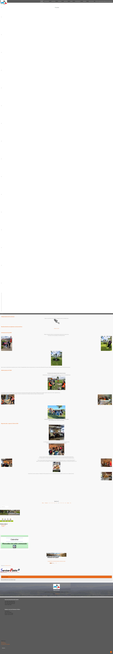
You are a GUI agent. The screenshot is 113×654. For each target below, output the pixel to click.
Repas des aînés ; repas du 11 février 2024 (9, 423)
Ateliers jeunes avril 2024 (6, 370)
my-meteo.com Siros (8, 565)
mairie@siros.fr (57, 593)
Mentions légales (3, 643)
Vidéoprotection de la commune (7, 316)
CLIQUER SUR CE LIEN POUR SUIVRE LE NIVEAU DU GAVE (56, 561)
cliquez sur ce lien (56, 328)
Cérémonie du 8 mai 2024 (6, 332)
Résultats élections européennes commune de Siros (11, 326)
